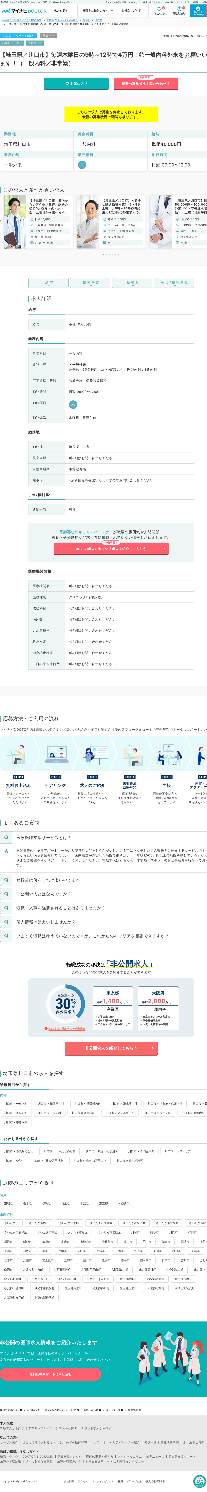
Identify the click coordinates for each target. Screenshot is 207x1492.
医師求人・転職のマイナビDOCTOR (22, 20)
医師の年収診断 (10, 1461)
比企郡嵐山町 (174, 1269)
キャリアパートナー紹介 (123, 1442)
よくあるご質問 (193, 1442)
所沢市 (8, 1241)
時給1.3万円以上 (12, 43)
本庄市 (65, 1241)
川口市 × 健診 (13, 1160)
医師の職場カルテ (69, 1461)
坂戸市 (106, 1260)
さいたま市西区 (39, 1223)
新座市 (157, 1251)
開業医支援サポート (182, 1456)
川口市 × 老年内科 (83, 1112)
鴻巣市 (166, 1241)
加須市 (46, 1241)
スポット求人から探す (96, 1428)
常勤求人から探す (12, 1428)
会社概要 (69, 1481)
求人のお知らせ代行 (39, 1461)
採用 (120, 1481)
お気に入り (79, 83)
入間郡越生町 (119, 1269)
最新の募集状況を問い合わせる (146, 84)
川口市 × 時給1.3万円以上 (90, 1160)
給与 (49, 282)
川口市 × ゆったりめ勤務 (59, 1151)
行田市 (192, 1232)
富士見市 (48, 1260)
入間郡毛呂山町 (91, 1269)
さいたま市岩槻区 (109, 1232)
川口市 (98, 20)
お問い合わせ (91, 1410)
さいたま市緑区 (78, 1232)
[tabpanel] (38, 221)
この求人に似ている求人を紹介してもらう (113, 549)
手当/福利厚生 (175, 282)
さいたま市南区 (47, 1232)
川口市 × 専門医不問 (141, 1151)
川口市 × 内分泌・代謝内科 (165, 1103)
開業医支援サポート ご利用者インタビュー (115, 1461)
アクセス (83, 1481)
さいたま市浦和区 (15, 1232)
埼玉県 (86, 20)
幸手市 (125, 1260)
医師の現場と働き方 (99, 1456)
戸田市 (62, 1251)
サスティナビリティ (103, 1481)
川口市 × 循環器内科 (51, 1103)
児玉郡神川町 (100, 1288)
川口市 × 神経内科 (15, 1112)
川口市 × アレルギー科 (120, 1112)
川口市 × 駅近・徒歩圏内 (102, 1151)
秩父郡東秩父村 (44, 1288)
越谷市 (27, 1251)
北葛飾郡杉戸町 (14, 1297)
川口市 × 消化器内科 (124, 1103)
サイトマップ (113, 1410)
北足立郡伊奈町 (33, 1269)
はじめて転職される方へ (39, 1442)
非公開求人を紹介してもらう (111, 1048)
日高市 (166, 1260)
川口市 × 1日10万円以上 (47, 1160)
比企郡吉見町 (40, 1279)
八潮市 (27, 1260)
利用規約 (32, 1410)
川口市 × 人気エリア (178, 1151)
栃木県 (27, 1203)
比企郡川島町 (12, 1279)
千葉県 (84, 1203)
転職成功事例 (170, 1442)
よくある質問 (182, 2)
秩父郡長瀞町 (183, 1279)
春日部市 (107, 1241)
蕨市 (45, 1251)
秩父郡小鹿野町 (14, 1288)
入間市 (81, 1251)
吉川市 (185, 1260)
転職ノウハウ (9, 1456)
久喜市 (195, 1251)
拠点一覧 (169, 2)
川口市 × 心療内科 (49, 1112)
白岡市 (8, 1269)
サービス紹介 (9, 1442)
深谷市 (185, 1241)
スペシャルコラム (130, 1456)
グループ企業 (134, 1481)
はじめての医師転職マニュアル (81, 1442)
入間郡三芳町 (62, 1269)
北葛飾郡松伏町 (44, 1297)
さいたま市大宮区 (101, 1223)
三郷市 (68, 1260)
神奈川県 (124, 1203)
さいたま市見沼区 (134, 1223)
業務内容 (91, 282)
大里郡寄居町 (155, 1288)
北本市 (8, 1260)
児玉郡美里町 (73, 1288)
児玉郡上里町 (128, 1288)
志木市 (119, 1251)
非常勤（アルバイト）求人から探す (53, 1428)
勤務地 (133, 282)
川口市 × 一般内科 (15, 1103)
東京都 (103, 1203)
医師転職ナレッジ (70, 1456)
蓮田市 (87, 1260)
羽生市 (147, 1241)
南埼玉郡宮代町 (185, 1288)
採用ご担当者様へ (9, 1410)
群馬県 (46, 1203)
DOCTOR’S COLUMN (37, 1456)
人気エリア (34, 43)
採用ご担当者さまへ (152, 2)
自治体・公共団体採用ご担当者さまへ (123, 2)
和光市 (138, 1251)
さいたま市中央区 (167, 1223)
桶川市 (176, 1251)
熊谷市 (154, 1232)
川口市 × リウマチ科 (158, 1112)
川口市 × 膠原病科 (15, 1122)
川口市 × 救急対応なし (18, 1151)
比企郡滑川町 (147, 1269)
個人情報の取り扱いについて (60, 1410)
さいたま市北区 (69, 1223)
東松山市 (86, 1241)
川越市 (135, 1232)
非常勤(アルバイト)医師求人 (62, 20)
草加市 (8, 1251)
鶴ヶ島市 (145, 1260)
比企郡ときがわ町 (98, 1279)
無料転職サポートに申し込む (51, 1374)
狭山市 (128, 1241)
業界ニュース (155, 1456)
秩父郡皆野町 (155, 1279)
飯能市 (27, 1241)
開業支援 (133, 1410)
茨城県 (8, 1203)
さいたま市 (11, 1223)
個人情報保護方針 (155, 1481)
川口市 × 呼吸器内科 (88, 1103)
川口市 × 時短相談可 (130, 1160)
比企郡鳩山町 (67, 1279)
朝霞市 (100, 1251)
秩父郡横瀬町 (128, 1279)
